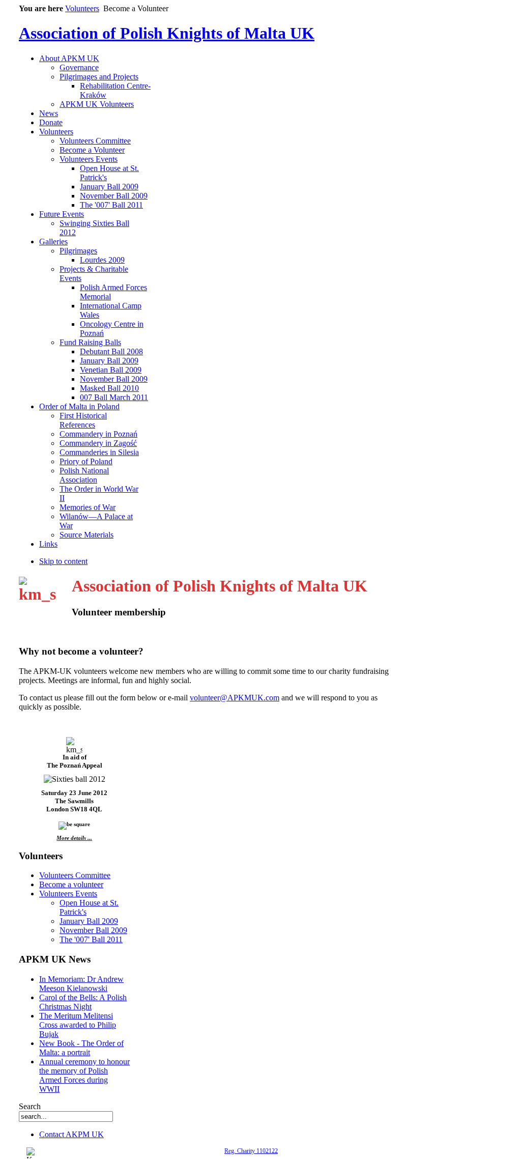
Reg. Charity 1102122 (251, 1150)
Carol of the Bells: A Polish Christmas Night (83, 1002)
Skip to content (63, 561)
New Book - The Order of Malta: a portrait (81, 1048)
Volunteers (82, 8)
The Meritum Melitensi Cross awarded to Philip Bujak (77, 1024)
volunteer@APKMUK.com (234, 697)
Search (30, 1106)
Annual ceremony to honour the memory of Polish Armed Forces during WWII (84, 1075)
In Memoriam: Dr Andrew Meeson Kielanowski (81, 984)
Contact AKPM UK (71, 1134)
